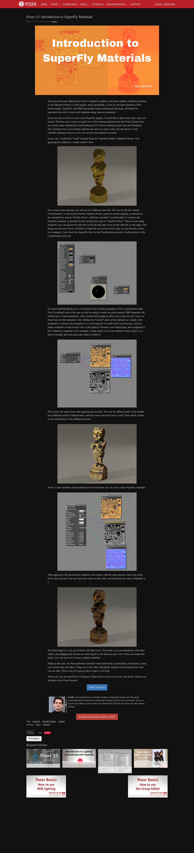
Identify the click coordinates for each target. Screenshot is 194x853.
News (83, 4)
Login (158, 4)
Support (135, 4)
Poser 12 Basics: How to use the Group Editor (147, 795)
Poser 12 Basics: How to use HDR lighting (43, 795)
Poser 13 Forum (97, 687)
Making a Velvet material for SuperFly (42, 766)
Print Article (34, 738)
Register (169, 4)
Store (54, 4)
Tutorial (61, 721)
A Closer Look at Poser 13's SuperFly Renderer (113, 769)
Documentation (116, 4)
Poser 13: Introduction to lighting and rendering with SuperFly (78, 764)
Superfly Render (49, 721)
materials (36, 721)
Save (48, 733)
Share (31, 732)
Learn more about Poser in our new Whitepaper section (148, 764)
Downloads (70, 4)
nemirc (54, 21)
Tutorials (98, 4)
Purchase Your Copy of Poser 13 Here (97, 716)
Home (44, 4)
